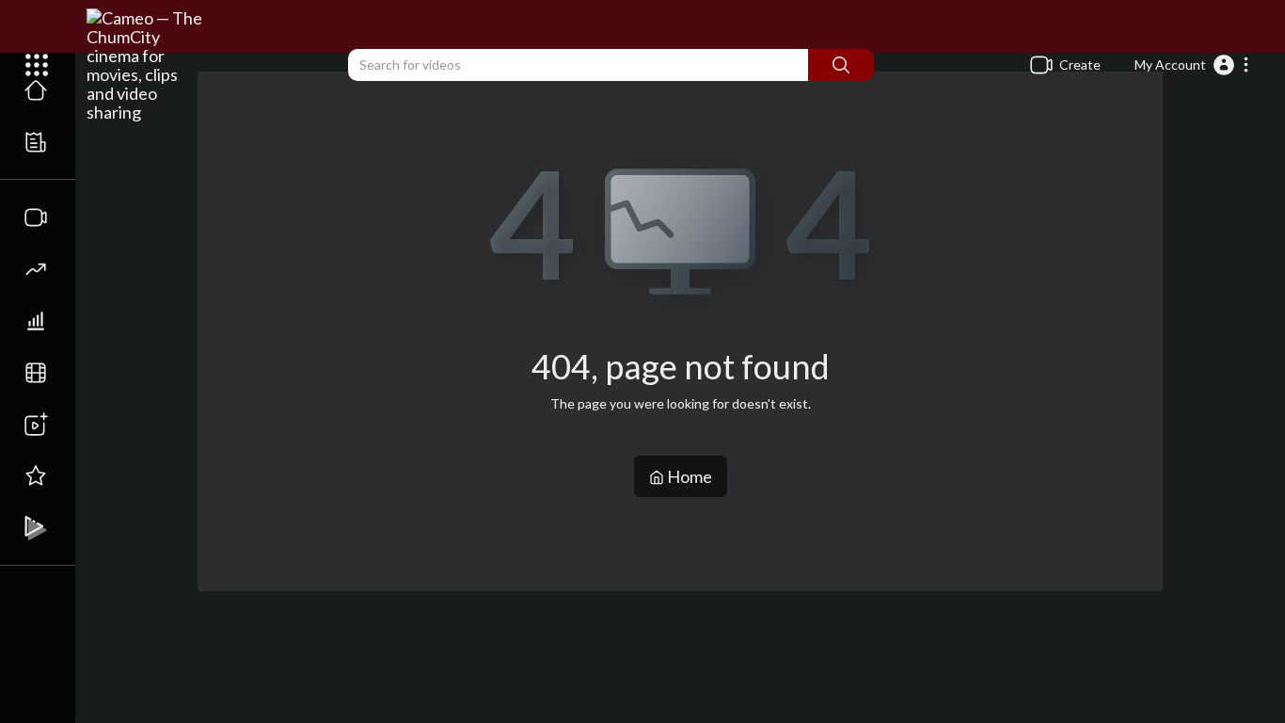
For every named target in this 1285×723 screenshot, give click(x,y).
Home (688, 476)
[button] (1192, 65)
